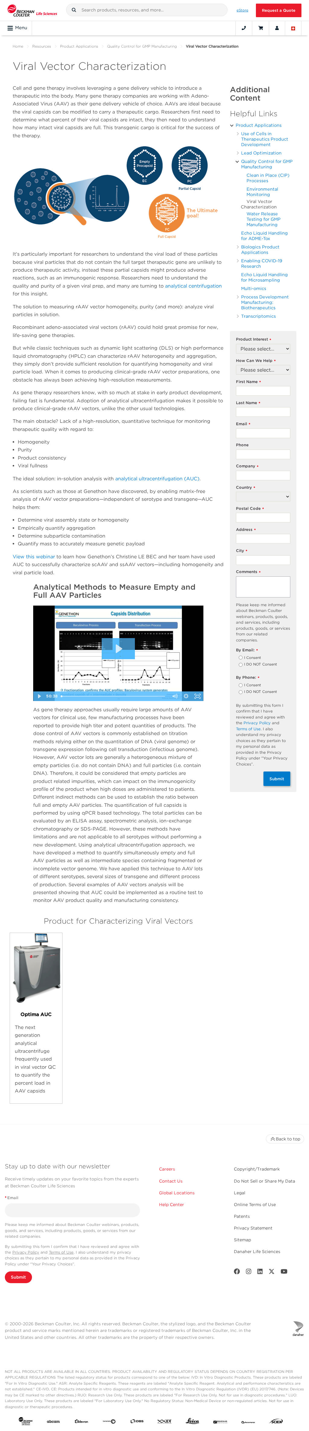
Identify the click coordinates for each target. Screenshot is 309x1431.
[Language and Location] (293, 28)
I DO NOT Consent (260, 664)
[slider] (114, 696)
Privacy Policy (257, 723)
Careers (167, 1169)
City (241, 550)
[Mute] (174, 696)
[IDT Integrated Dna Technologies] (165, 1422)
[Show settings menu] (186, 696)
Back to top (288, 1138)
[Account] (277, 28)
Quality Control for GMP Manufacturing (142, 46)
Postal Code (250, 508)
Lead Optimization (261, 152)
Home (18, 46)
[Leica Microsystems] (192, 1422)
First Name (248, 382)
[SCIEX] (276, 1422)
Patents (242, 1216)
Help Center (171, 1204)
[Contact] (244, 28)
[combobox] (147, 10)
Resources (41, 46)
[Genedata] (109, 1422)
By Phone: (248, 677)
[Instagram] (248, 1273)
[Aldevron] (81, 1422)
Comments (248, 572)
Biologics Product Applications (260, 249)
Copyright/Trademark (257, 1169)
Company (247, 466)
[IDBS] (137, 1422)
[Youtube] (284, 1273)
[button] (73, 10)
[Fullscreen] (197, 696)
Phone (242, 445)
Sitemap (242, 1239)
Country (245, 487)
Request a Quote (278, 10)
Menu (21, 27)
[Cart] (260, 28)
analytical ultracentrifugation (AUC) (157, 479)
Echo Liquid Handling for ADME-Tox (264, 235)
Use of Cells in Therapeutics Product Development (264, 139)
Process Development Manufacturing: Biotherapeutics (265, 302)
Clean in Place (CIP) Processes (268, 178)
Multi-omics (253, 288)
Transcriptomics (258, 316)
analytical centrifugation (193, 286)
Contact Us (171, 1181)
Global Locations (177, 1192)
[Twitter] (272, 1273)
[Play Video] (39, 696)
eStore (242, 10)
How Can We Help (256, 360)
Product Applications (79, 46)
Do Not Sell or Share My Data (264, 1181)
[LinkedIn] (260, 1273)
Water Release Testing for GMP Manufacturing (264, 219)
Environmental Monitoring (262, 191)
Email (243, 424)
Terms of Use (248, 729)
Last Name (248, 403)
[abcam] (53, 1422)
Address (246, 529)
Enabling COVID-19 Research (261, 263)
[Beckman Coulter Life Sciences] (32, 10)
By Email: (247, 650)
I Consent (252, 658)
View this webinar (34, 557)
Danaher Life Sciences (257, 1251)
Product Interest (253, 339)
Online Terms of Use (255, 1204)
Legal (239, 1192)
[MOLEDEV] (220, 1422)
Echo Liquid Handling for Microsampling (264, 277)
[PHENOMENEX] (248, 1422)
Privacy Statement (253, 1228)
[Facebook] (237, 1273)
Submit (276, 778)
